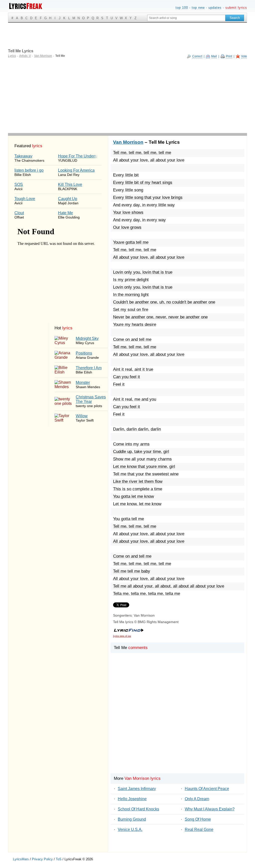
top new (198, 7)
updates (215, 7)
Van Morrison (128, 142)
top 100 (182, 7)
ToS (59, 859)
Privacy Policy (42, 859)
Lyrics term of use (122, 636)
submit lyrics (236, 7)
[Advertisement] (127, 96)
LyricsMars (21, 859)
